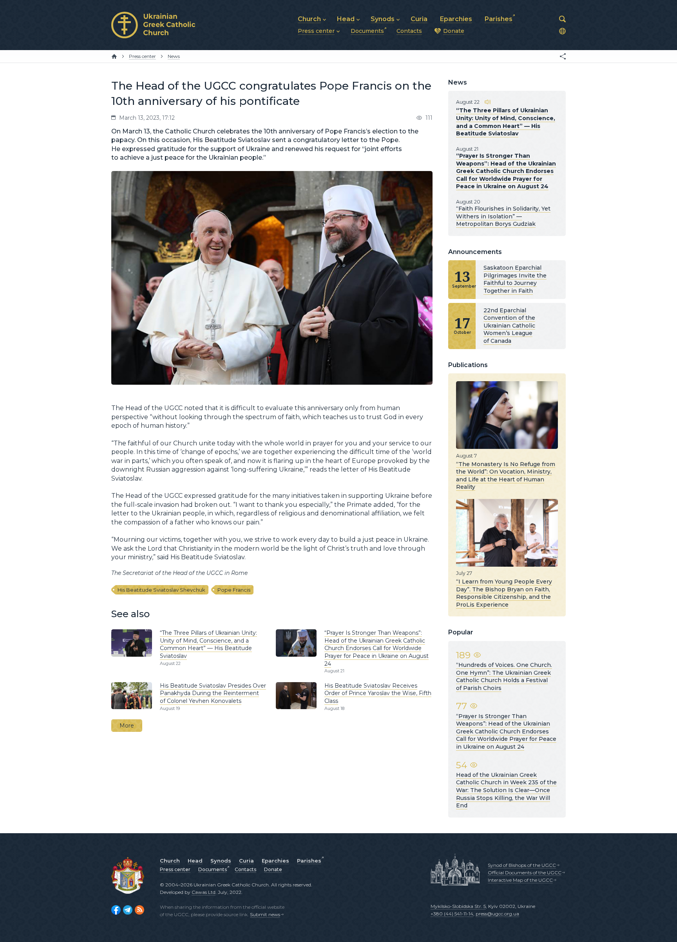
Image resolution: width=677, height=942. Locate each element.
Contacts (245, 869)
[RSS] (139, 910)
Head (195, 860)
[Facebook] (116, 910)
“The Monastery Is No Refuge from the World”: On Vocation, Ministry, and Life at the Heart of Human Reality (505, 475)
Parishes (309, 860)
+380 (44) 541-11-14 (452, 914)
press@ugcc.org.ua (497, 914)
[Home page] (114, 56)
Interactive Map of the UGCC (520, 880)
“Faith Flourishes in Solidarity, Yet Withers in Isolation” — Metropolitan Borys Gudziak (503, 216)
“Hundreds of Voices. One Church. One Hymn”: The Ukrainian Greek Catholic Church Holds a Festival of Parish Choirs (504, 676)
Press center (175, 869)
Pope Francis (233, 590)
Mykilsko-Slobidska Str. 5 (458, 906)
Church (170, 860)
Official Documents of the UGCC (524, 872)
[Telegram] (127, 910)
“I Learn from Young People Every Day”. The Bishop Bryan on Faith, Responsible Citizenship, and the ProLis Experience (504, 593)
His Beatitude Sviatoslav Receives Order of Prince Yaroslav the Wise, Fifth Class (377, 693)
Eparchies (275, 860)
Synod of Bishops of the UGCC (522, 865)
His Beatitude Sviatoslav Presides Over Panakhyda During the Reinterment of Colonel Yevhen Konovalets (213, 693)
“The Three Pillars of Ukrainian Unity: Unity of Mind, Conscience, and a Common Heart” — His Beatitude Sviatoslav (208, 644)
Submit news (265, 914)
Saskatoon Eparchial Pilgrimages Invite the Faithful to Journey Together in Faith (515, 279)
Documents (212, 869)
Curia (246, 860)
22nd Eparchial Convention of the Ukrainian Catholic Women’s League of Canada (509, 325)
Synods (220, 860)
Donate (273, 869)
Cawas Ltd (203, 892)
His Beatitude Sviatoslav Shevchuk (161, 590)
